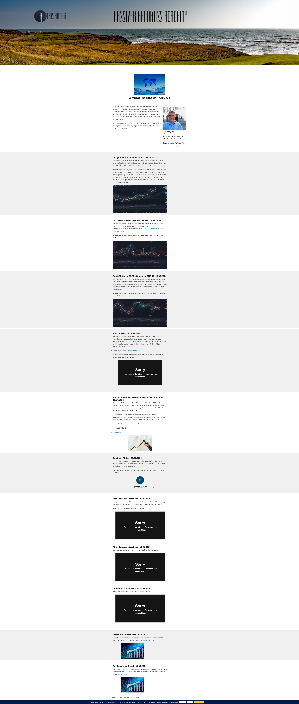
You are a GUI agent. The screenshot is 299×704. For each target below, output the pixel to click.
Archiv (124, 126)
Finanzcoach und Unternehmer (177, 147)
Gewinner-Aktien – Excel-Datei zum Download (140, 488)
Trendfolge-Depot (122, 674)
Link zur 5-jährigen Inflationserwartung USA (127, 351)
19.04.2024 (117, 432)
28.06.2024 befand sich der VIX (131, 235)
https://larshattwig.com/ (171, 134)
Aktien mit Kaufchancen (149, 640)
